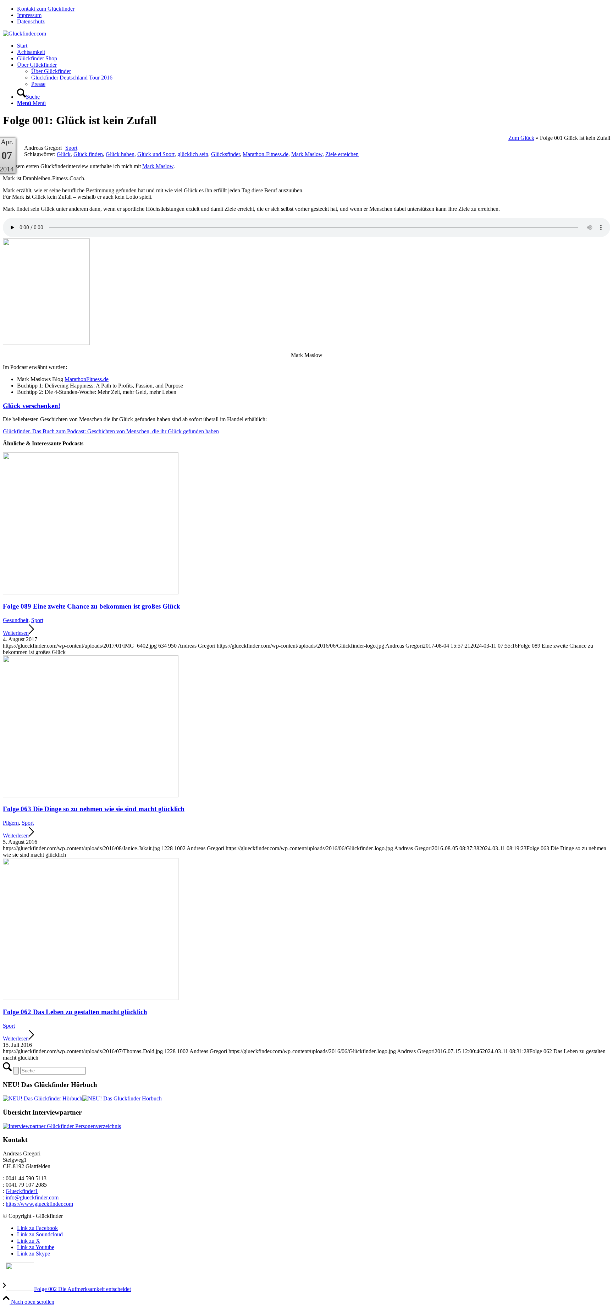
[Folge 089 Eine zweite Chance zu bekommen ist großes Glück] (90, 592)
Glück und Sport (156, 154)
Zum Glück (521, 138)
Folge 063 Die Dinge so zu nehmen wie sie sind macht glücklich (93, 809)
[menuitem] (313, 9)
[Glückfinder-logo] (24, 34)
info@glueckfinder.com (32, 1197)
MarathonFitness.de (87, 379)
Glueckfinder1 (22, 1191)
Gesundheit (15, 620)
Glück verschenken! (31, 406)
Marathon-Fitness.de (265, 154)
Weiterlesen (16, 633)
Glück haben (120, 154)
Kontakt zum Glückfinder (45, 9)
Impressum (29, 15)
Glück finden (88, 154)
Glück (64, 154)
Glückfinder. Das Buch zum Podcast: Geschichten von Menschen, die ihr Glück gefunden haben (111, 431)
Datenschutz (31, 21)
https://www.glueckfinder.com (39, 1204)
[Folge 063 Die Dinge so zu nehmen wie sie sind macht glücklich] (90, 795)
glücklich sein (192, 154)
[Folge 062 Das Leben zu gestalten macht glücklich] (90, 998)
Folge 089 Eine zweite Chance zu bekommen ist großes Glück (91, 606)
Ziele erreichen (342, 154)
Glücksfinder (225, 154)
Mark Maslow (306, 154)
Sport (71, 148)
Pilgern (11, 823)
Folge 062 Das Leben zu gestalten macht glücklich (75, 1012)
